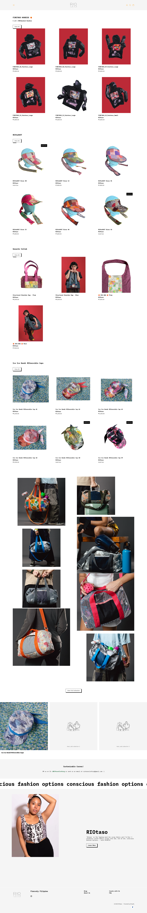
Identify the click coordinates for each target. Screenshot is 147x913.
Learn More (92, 845)
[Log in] (127, 5)
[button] (130, 5)
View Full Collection (73, 690)
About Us (87, 893)
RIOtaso (120, 904)
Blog (85, 891)
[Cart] (133, 5)
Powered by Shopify (129, 904)
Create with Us (114, 891)
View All (17, 26)
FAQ (110, 893)
